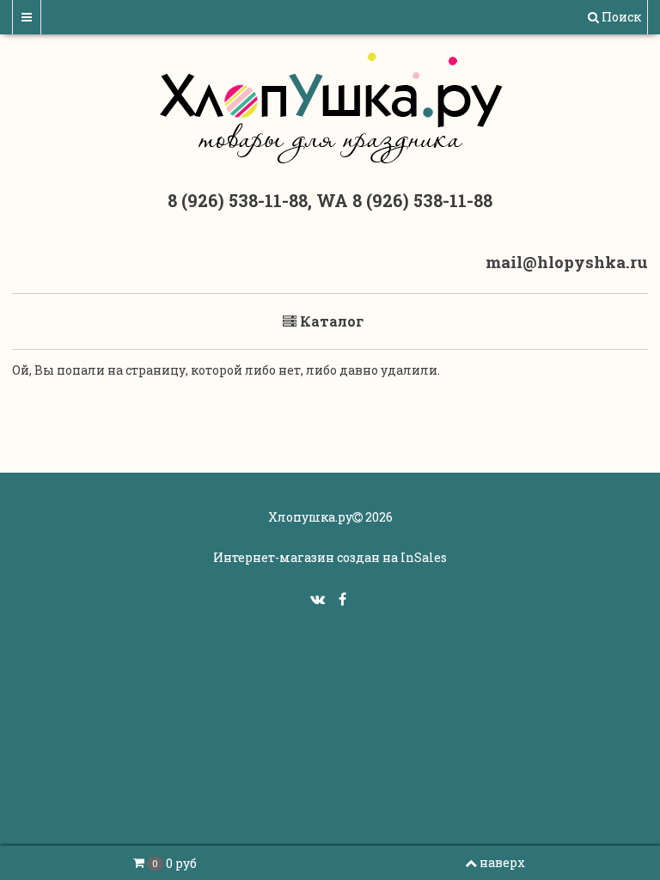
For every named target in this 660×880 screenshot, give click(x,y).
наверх (502, 862)
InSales (423, 557)
